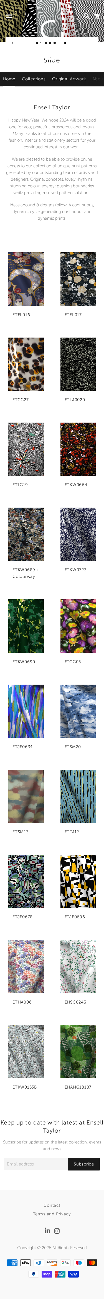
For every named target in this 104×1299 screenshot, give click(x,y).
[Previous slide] (12, 43)
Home (9, 79)
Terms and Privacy (52, 1214)
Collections (33, 79)
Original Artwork (69, 79)
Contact (52, 1205)
